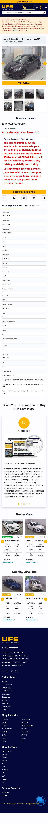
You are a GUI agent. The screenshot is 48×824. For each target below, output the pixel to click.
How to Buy (6, 688)
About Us (5, 703)
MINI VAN (5, 754)
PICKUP (4, 779)
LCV (3, 782)
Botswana (26, 39)
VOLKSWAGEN (7, 729)
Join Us (4, 700)
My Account (6, 694)
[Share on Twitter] (24, 198)
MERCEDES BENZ (27, 726)
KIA (22, 741)
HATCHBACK (6, 751)
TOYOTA (5, 719)
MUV (3, 776)
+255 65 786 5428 (14, 662)
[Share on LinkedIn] (33, 198)
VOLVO (24, 729)
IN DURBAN (25, 83)
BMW (4, 735)
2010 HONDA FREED (34, 598)
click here (16, 30)
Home (5, 39)
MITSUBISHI (25, 719)
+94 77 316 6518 (12, 665)
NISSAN (4, 732)
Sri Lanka (5, 795)
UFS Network (6, 691)
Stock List (15, 39)
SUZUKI (24, 735)
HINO (4, 741)
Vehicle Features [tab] (32, 205)
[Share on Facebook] (14, 198)
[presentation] (3, 63)
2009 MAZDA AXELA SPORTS (34, 541)
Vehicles (5, 681)
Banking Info (6, 706)
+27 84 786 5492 (15, 659)
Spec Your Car (7, 685)
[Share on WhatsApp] (43, 198)
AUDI (4, 738)
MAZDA (37, 39)
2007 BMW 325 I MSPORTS (9, 599)
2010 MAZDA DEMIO (11, 540)
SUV (3, 767)
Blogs (4, 709)
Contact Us (6, 697)
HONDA (5, 726)
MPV (3, 773)
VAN (3, 764)
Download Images (26, 118)
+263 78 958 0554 (14, 656)
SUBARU (24, 723)
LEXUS (23, 738)
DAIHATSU (25, 732)
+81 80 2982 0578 (13, 653)
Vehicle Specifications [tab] (12, 205)
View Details (8, 562)
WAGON (5, 770)
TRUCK (4, 761)
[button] (18, 504)
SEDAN (4, 757)
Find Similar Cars (24, 191)
